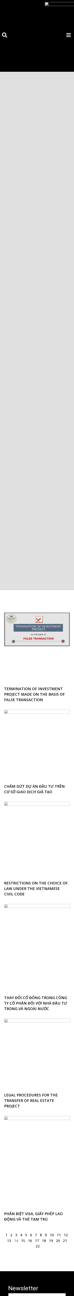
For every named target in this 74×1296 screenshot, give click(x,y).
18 (44, 1240)
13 (9, 1240)
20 (58, 1240)
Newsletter (23, 1288)
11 (59, 1235)
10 (52, 1235)
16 (30, 1240)
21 (65, 1240)
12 (66, 1235)
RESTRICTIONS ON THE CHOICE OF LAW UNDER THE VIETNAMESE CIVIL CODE (36, 888)
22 (38, 1246)
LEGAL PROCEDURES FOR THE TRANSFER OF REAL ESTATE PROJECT (31, 1100)
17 (37, 1240)
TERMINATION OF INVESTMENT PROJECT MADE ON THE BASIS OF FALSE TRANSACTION (34, 694)
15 (23, 1240)
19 (51, 1240)
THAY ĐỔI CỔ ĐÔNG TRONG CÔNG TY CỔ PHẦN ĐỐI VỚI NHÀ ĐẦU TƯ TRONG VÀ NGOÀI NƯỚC (35, 1003)
